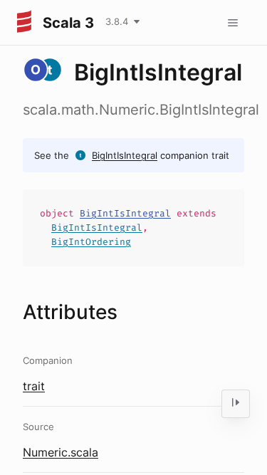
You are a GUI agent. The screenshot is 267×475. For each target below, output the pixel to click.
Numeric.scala (60, 452)
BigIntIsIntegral (124, 155)
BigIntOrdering (91, 242)
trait (34, 386)
